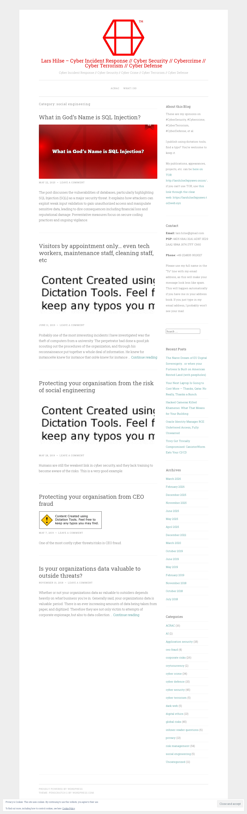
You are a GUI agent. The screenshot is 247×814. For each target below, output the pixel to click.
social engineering (178, 754)
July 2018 (172, 599)
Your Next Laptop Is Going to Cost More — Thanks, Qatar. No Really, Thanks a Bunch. (186, 388)
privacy (171, 738)
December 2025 (176, 495)
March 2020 (173, 543)
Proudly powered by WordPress (61, 788)
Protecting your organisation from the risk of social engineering (96, 386)
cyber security (175, 689)
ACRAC (115, 88)
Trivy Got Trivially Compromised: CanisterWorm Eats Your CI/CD (185, 446)
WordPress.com (83, 792)
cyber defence (175, 681)
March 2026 (173, 478)
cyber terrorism (176, 697)
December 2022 (176, 535)
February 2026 (175, 486)
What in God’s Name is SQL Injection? (89, 117)
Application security (179, 641)
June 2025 (172, 511)
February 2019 (175, 575)
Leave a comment (72, 182)
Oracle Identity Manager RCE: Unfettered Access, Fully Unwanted (185, 427)
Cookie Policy (68, 808)
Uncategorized (175, 762)
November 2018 (176, 583)
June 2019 (172, 559)
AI (167, 633)
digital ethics (174, 713)
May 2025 (172, 519)
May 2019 (172, 567)
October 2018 (174, 591)
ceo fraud (172, 649)
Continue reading (144, 357)
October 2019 (174, 551)
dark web (172, 706)
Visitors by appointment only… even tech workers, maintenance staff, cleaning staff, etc (96, 253)
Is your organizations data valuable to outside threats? (89, 572)
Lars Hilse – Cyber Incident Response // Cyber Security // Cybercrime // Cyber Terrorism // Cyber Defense (123, 63)
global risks (173, 721)
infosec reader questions (182, 730)
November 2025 (176, 503)
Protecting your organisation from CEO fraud (91, 500)
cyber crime (174, 673)
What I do (130, 88)
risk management (177, 746)
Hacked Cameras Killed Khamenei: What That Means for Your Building (185, 407)
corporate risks (176, 657)
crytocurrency (175, 665)
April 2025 (172, 527)
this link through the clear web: (185, 191)
